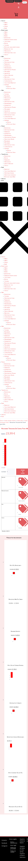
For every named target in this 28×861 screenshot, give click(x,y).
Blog (2, 180)
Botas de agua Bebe (9, 177)
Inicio (1, 420)
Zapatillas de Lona (9, 62)
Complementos (8, 81)
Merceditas (7, 51)
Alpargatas (7, 66)
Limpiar (3, 467)
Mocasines (7, 71)
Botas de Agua (11, 88)
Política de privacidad (13, 848)
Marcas (3, 179)
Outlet (3, 21)
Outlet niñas (20, 420)
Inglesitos (7, 73)
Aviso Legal (13, 845)
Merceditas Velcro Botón (15, 807)
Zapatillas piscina (9, 173)
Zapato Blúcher (8, 163)
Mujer (6, 26)
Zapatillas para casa (10, 53)
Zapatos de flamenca (10, 113)
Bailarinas (7, 96)
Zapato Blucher (8, 75)
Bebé (5, 28)
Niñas (5, 23)
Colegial (6, 45)
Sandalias (7, 64)
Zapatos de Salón (9, 139)
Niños (5, 24)
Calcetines (7, 41)
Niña (2, 90)
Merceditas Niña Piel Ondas (15, 599)
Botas (6, 43)
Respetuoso (4, 30)
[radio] (5, 440)
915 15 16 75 (9, 4)
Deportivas (7, 38)
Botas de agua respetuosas (12, 47)
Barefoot (7, 169)
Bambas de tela (8, 49)
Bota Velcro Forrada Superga (15, 665)
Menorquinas (7, 68)
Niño (2, 56)
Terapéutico (4, 154)
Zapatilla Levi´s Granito (16, 703)
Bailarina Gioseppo (15, 631)
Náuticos (6, 77)
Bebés (6, 36)
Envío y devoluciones (13, 842)
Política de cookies (13, 851)
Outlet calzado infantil (9, 420)
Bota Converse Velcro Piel (16, 773)
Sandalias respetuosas (10, 39)
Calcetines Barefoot (10, 83)
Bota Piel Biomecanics (15, 565)
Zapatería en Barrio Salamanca (22, 855)
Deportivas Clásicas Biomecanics (15, 737)
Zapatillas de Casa (9, 79)
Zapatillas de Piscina (10, 69)
